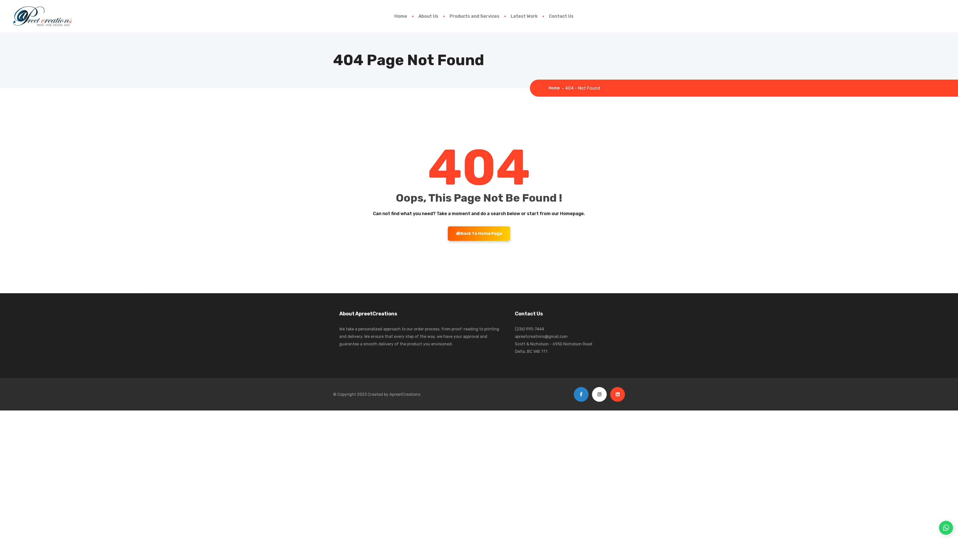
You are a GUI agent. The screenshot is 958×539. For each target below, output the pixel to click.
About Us (428, 16)
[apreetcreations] (42, 15)
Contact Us (561, 16)
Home (400, 16)
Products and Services (474, 16)
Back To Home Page (481, 233)
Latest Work (524, 16)
